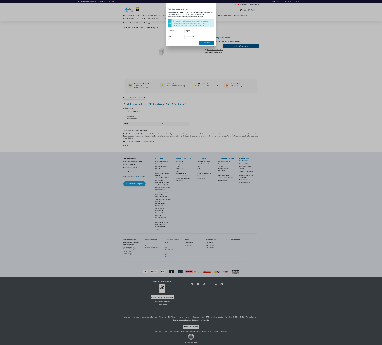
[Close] (214, 4)
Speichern (206, 43)
